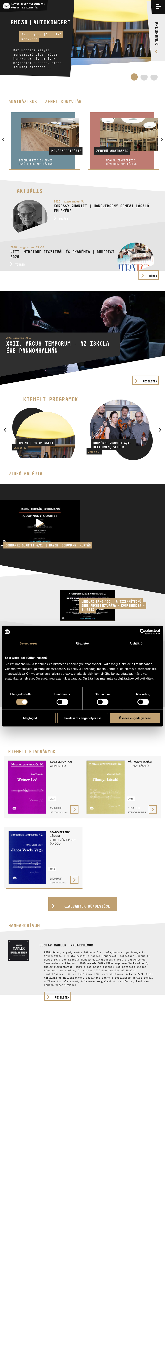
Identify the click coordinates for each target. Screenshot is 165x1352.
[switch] (62, 702)
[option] (82, 40)
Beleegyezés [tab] (28, 643)
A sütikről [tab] (136, 643)
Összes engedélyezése (135, 718)
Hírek (153, 276)
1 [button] (134, 77)
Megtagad (30, 718)
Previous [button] (5, 430)
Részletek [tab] (83, 643)
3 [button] (154, 78)
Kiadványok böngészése (87, 906)
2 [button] (144, 78)
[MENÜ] (158, 6)
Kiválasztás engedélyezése (82, 718)
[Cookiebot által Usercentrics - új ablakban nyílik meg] (142, 632)
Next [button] (160, 430)
